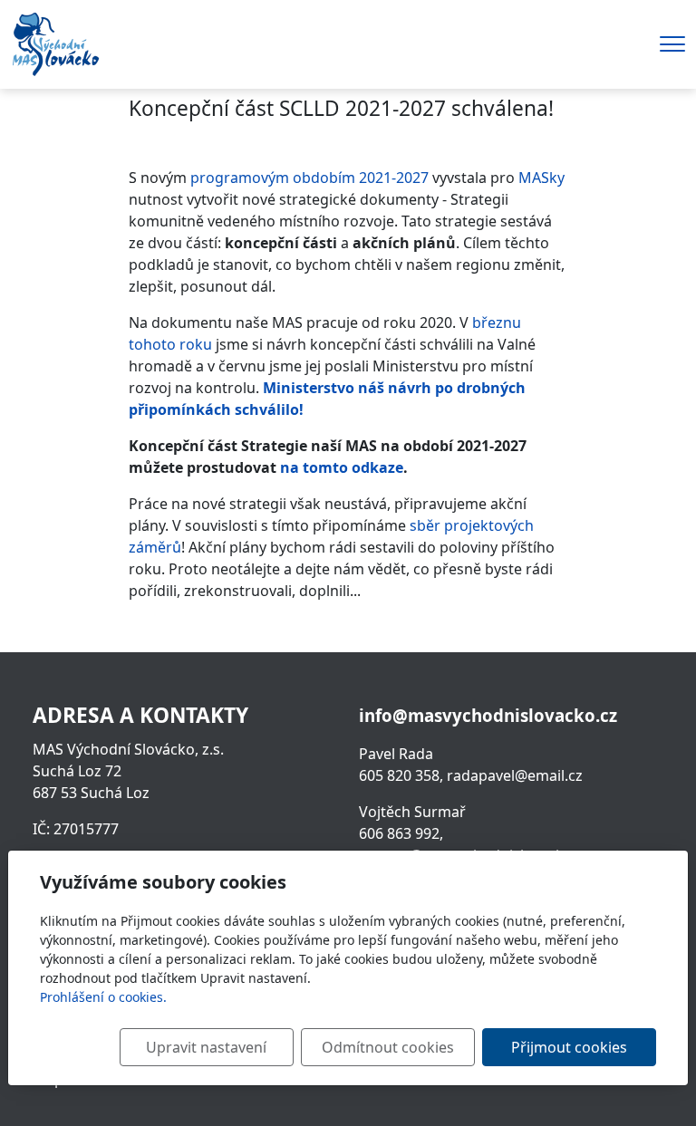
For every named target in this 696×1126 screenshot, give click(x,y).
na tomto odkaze (341, 467)
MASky (541, 178)
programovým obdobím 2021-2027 (308, 178)
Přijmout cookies (569, 1047)
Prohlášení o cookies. (103, 997)
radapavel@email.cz (515, 775)
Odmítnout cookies (388, 1047)
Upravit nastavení (206, 1047)
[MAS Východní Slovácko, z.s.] (55, 43)
